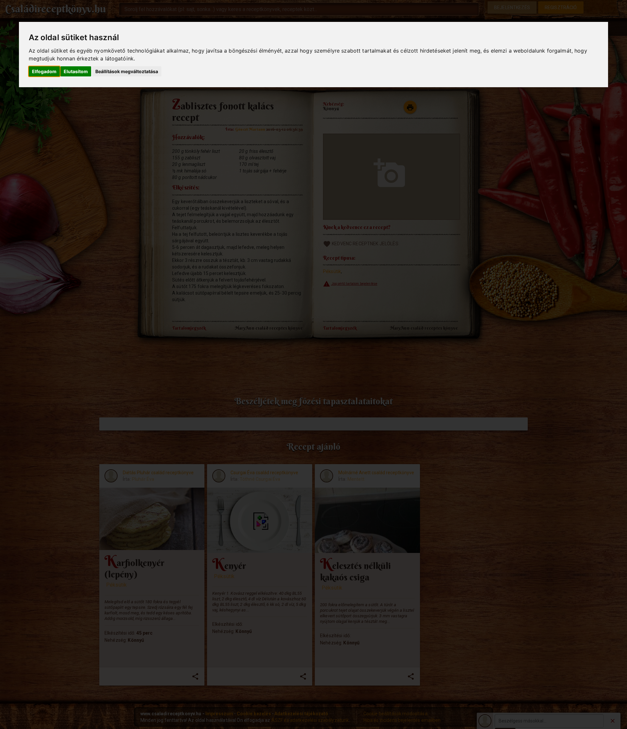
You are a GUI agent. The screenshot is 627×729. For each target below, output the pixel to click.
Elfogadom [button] (44, 71)
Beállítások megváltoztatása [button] (126, 71)
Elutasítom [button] (76, 71)
